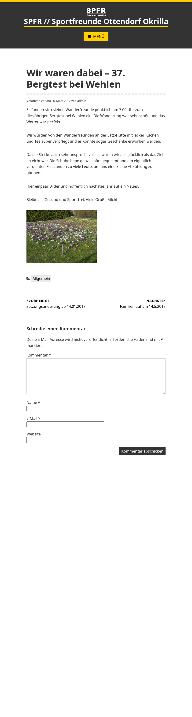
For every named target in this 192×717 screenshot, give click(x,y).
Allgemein (41, 278)
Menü (98, 36)
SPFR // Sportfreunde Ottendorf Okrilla (96, 21)
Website (33, 434)
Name (33, 402)
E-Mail (33, 418)
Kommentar (38, 355)
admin (81, 101)
